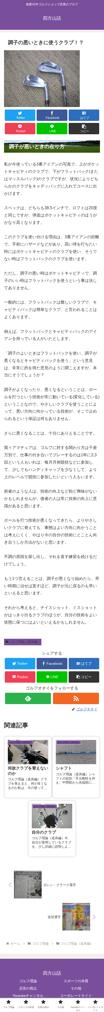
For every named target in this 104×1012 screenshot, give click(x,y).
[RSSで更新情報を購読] (76, 698)
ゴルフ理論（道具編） (25, 642)
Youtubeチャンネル (28, 996)
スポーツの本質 (76, 981)
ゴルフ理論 (28, 981)
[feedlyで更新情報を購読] (28, 698)
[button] (84, 128)
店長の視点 (28, 988)
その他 (76, 988)
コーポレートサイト (76, 996)
